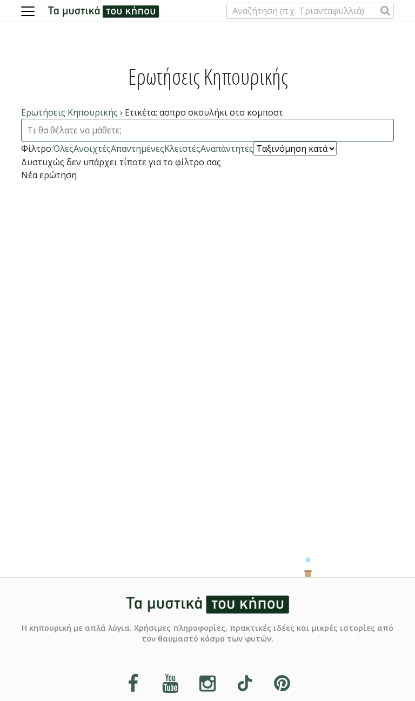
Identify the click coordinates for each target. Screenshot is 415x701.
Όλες (63, 148)
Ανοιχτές (92, 148)
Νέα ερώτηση (49, 175)
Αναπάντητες (226, 148)
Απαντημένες (137, 148)
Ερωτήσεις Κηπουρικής (69, 112)
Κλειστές (182, 148)
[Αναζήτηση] (385, 10)
